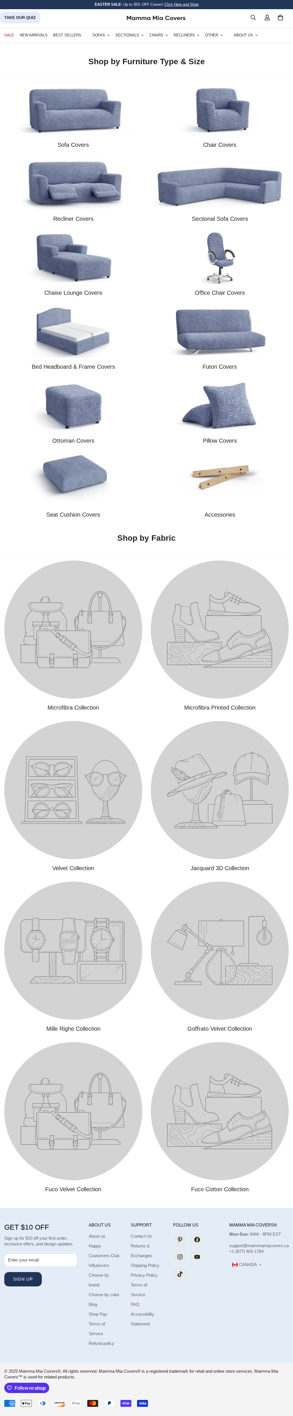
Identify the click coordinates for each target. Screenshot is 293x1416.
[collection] (73, 480)
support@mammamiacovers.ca (259, 1245)
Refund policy (101, 1343)
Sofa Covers (73, 145)
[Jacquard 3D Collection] (220, 790)
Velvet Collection (73, 868)
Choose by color (104, 1294)
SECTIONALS (127, 35)
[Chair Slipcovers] (220, 110)
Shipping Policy (145, 1265)
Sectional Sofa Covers (220, 219)
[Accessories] (220, 480)
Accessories (220, 514)
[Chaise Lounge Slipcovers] (73, 258)
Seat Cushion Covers (73, 514)
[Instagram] (180, 1257)
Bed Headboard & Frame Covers (73, 367)
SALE (9, 35)
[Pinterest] (180, 1240)
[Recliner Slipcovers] (73, 184)
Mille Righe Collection (73, 1029)
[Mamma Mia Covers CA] (156, 17)
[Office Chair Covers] (220, 258)
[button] (280, 17)
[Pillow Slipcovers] (220, 406)
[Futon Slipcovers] (220, 332)
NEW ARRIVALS (33, 35)
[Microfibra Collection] (73, 629)
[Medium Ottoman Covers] (73, 406)
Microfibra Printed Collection (220, 707)
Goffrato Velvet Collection (219, 1029)
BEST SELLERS (67, 35)
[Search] (253, 17)
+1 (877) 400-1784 (246, 1251)
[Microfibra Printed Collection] (220, 629)
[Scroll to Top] (281, 1384)
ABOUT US (243, 35)
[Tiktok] (180, 1274)
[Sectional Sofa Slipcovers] (220, 184)
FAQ (135, 1304)
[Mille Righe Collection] (73, 951)
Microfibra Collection (73, 707)
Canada (247, 1264)
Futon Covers (220, 367)
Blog (93, 1304)
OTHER (211, 35)
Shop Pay (98, 1314)
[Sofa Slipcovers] (73, 110)
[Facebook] (197, 1240)
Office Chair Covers (220, 293)
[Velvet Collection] (73, 790)
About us (97, 1236)
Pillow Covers (220, 441)
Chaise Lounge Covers (73, 293)
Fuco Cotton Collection (220, 1189)
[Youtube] (197, 1257)
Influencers (99, 1265)
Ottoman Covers (73, 441)
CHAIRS (156, 35)
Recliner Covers (73, 219)
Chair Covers (219, 145)
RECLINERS (184, 35)
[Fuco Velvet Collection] (73, 1111)
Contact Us (141, 1236)
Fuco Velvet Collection (73, 1189)
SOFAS (98, 35)
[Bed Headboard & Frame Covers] (73, 332)
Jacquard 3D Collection (220, 868)
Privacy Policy (144, 1275)
